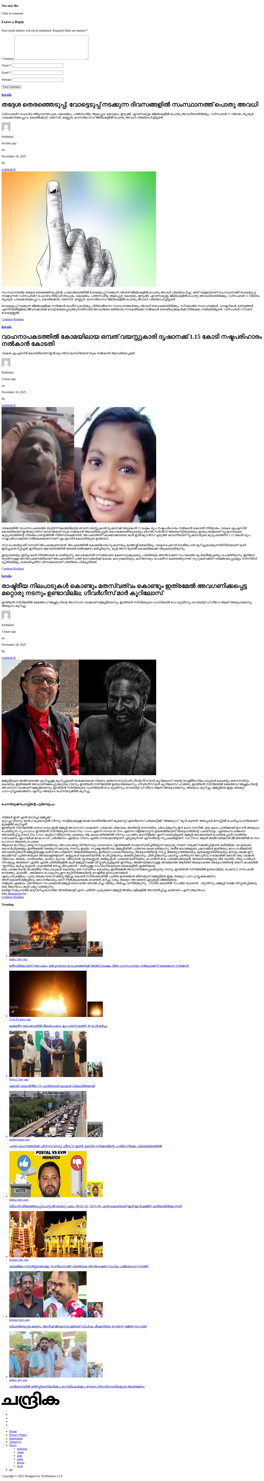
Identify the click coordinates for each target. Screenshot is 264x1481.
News (12, 1445)
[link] (15, 893)
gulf (19, 1455)
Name (6, 65)
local (20, 1466)
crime (20, 1452)
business (22, 1448)
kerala (20, 1462)
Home (13, 1431)
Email (6, 72)
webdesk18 (8, 169)
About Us (15, 1441)
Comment (8, 58)
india (20, 1459)
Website (6, 79)
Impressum (16, 1438)
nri (11, 1469)
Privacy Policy (18, 1435)
